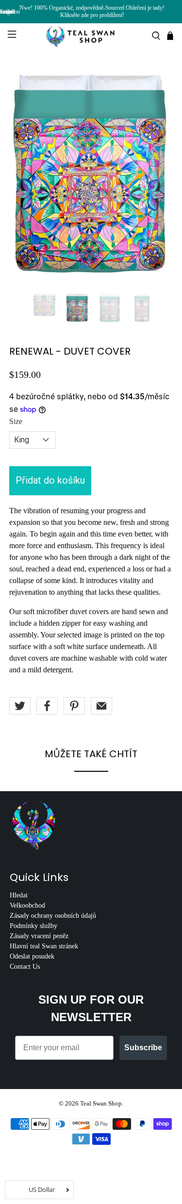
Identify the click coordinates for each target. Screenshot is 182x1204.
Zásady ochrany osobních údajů (53, 915)
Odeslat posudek (32, 956)
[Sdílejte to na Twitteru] (20, 706)
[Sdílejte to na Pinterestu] (74, 706)
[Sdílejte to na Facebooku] (47, 706)
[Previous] (24, 175)
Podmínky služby (33, 925)
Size (15, 421)
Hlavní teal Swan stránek (44, 946)
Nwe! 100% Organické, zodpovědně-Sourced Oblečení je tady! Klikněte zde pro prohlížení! (92, 11)
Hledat (19, 895)
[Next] (157, 175)
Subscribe (143, 1047)
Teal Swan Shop (101, 1103)
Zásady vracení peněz (39, 936)
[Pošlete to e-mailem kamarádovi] (101, 706)
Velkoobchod (27, 905)
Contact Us (25, 966)
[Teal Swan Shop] (91, 36)
